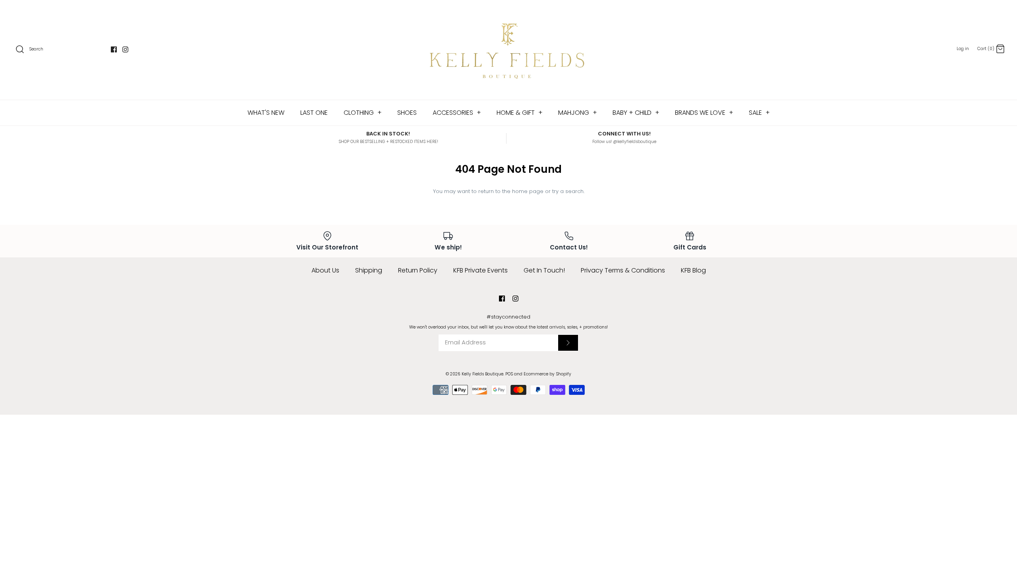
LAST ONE (314, 112)
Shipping (368, 270)
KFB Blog (693, 270)
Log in (963, 49)
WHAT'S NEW (265, 112)
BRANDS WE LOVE (704, 112)
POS (509, 374)
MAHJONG (577, 112)
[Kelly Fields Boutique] (508, 50)
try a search (568, 191)
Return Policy (417, 270)
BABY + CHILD (636, 112)
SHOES (407, 112)
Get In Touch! (544, 270)
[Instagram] (125, 49)
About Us (325, 270)
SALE (759, 112)
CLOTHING (363, 112)
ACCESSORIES (457, 112)
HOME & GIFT (520, 112)
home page (527, 191)
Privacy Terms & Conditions (623, 270)
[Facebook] (114, 49)
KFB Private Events (480, 270)
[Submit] (568, 343)
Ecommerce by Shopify (547, 374)
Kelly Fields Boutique (482, 374)
